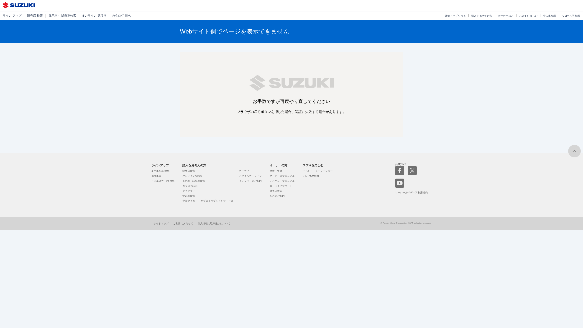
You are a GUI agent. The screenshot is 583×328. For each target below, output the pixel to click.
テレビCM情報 (311, 175)
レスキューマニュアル (282, 180)
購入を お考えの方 (481, 15)
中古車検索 (188, 196)
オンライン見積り (192, 175)
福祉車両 (156, 175)
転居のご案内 (277, 196)
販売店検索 (188, 170)
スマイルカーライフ (250, 175)
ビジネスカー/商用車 (162, 180)
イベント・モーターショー (318, 170)
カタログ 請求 (121, 15)
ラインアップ (160, 165)
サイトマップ (161, 223)
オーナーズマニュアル (282, 175)
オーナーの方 (278, 165)
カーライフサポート (281, 185)
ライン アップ (12, 15)
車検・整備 (276, 170)
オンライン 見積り (94, 15)
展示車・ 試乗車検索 (62, 15)
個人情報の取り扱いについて (214, 223)
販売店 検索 (35, 15)
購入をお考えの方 (194, 165)
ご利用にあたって (183, 223)
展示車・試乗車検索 (193, 180)
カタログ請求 (189, 185)
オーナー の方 (506, 15)
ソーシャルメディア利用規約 (411, 192)
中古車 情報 (549, 15)
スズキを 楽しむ (528, 15)
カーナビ (244, 170)
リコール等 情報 (571, 15)
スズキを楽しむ (313, 165)
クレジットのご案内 (250, 180)
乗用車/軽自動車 (160, 170)
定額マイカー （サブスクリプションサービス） (209, 201)
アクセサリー (189, 191)
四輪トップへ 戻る (455, 15)
